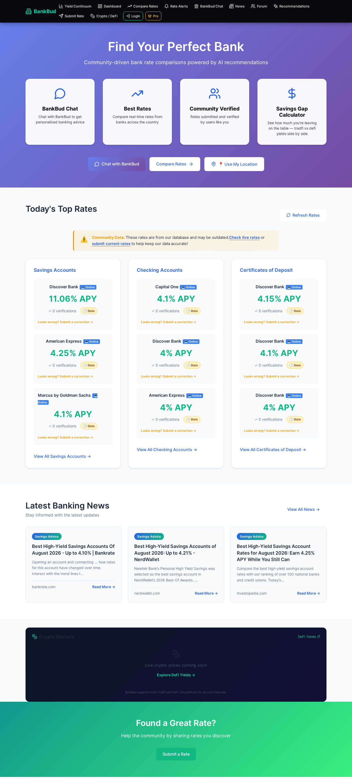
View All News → (303, 509)
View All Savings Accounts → (62, 456)
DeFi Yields (307, 636)
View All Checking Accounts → (167, 449)
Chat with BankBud (120, 163)
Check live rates (244, 237)
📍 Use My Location (237, 164)
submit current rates (111, 243)
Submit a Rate (176, 754)
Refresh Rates (306, 215)
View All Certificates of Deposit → (273, 449)
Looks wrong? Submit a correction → (65, 322)
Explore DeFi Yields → (176, 675)
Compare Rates (171, 163)
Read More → (103, 587)
